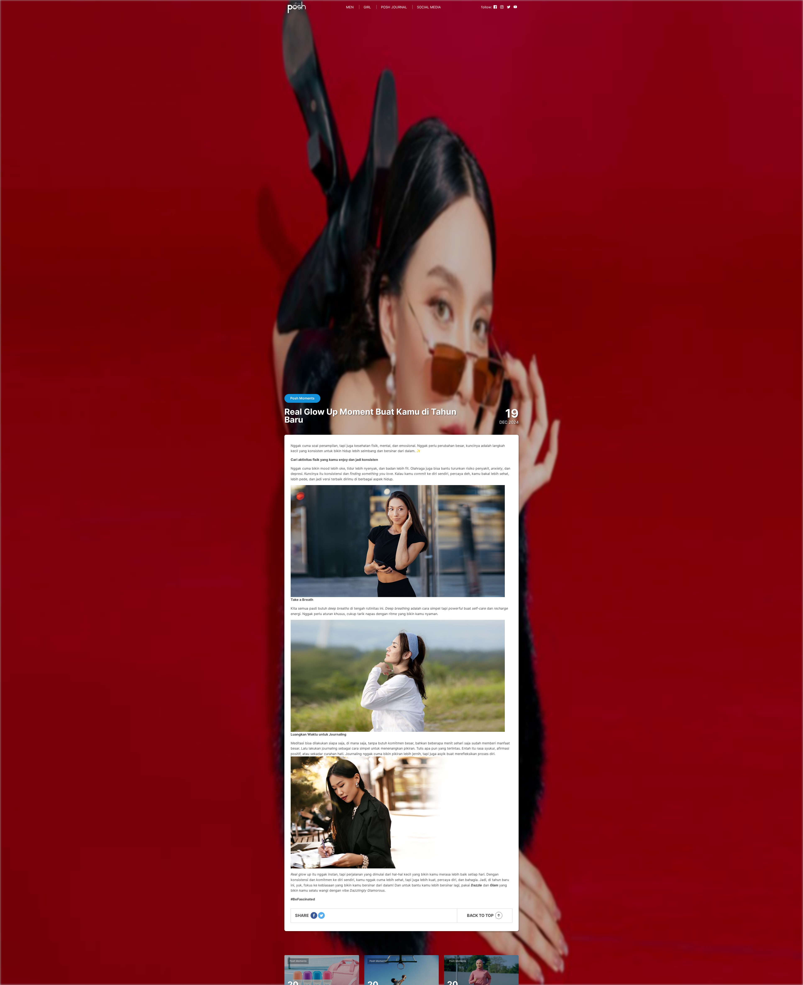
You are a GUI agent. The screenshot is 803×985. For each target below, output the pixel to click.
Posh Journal (394, 7)
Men (350, 7)
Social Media (429, 7)
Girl (367, 7)
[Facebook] (495, 7)
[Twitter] (508, 7)
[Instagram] (502, 7)
